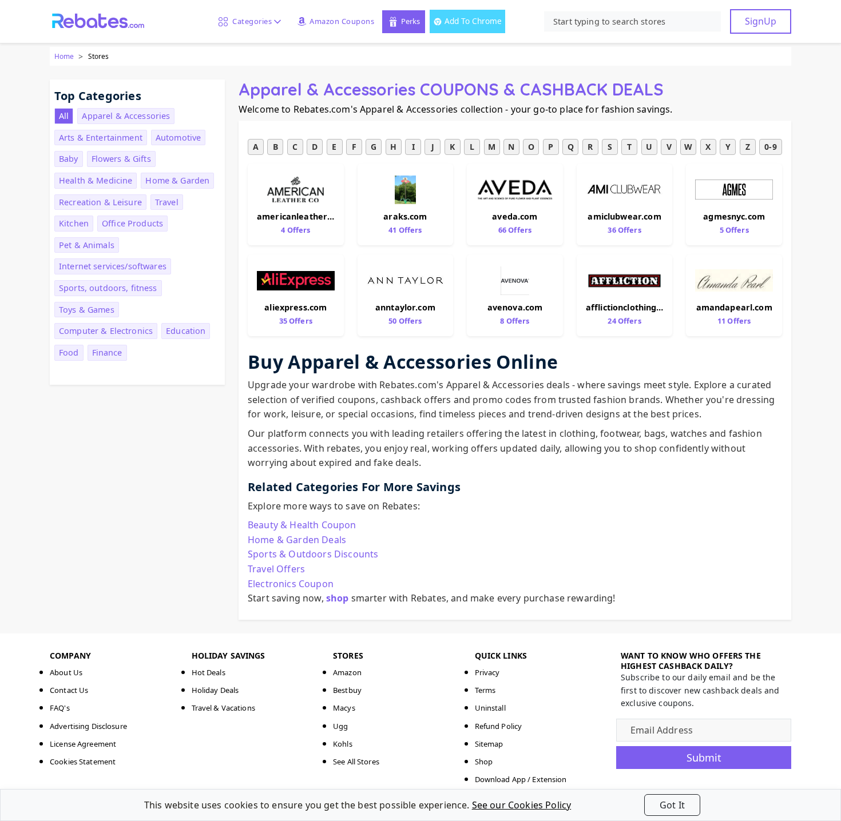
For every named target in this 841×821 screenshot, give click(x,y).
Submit (704, 757)
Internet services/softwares (112, 266)
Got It (672, 805)
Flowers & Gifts (121, 158)
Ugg (340, 726)
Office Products (132, 223)
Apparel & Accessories (126, 115)
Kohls (342, 744)
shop (337, 598)
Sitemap (489, 744)
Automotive (178, 137)
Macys (344, 708)
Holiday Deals (215, 690)
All (64, 115)
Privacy (487, 672)
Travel (166, 202)
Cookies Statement (83, 761)
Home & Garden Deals (297, 539)
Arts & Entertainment (100, 137)
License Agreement (83, 744)
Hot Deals (208, 672)
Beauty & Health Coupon (302, 525)
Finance (107, 352)
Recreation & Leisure (100, 202)
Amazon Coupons (342, 21)
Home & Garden (177, 180)
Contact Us (69, 690)
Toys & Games (86, 309)
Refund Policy (498, 726)
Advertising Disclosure (88, 726)
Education (185, 330)
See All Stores (356, 761)
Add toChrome (473, 20)
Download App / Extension (521, 779)
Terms (485, 690)
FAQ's (60, 708)
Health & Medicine (95, 180)
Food (69, 352)
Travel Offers (276, 569)
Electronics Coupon (291, 583)
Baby (68, 158)
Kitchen (74, 223)
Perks (410, 21)
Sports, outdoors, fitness (108, 287)
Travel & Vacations (223, 708)
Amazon (347, 672)
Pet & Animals (86, 245)
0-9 (770, 146)
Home (64, 56)
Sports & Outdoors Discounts (313, 554)
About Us (66, 672)
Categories (250, 21)
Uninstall (490, 708)
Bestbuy (347, 690)
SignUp (760, 21)
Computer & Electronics (106, 330)
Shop (484, 761)
